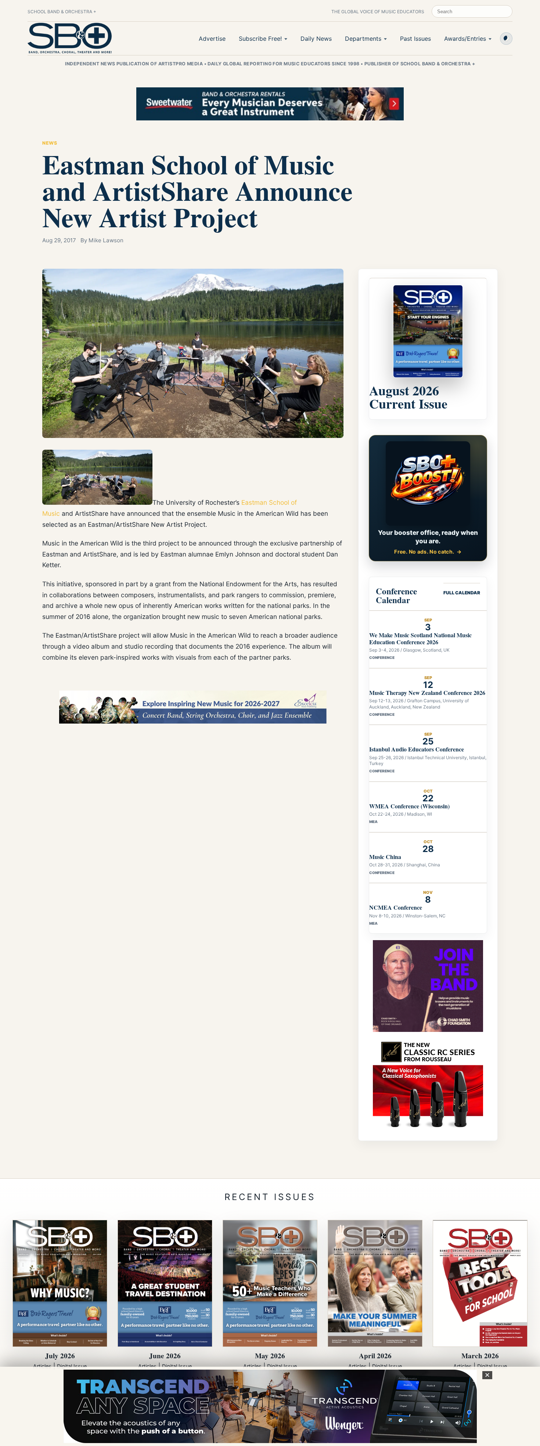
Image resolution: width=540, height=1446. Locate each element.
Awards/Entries (465, 38)
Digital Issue (72, 1366)
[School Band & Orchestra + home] (70, 38)
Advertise (212, 38)
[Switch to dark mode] (506, 38)
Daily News (316, 38)
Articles (42, 1366)
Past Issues (415, 38)
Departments (363, 38)
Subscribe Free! (260, 38)
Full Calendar (461, 592)
